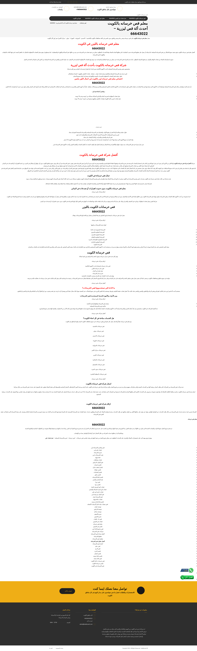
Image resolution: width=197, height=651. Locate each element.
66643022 (98, 48)
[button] (76, 2)
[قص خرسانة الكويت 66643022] (89, 23)
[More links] (67, 18)
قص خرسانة (72, 438)
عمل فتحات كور (49, 438)
